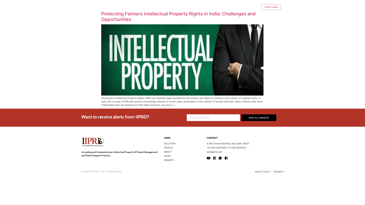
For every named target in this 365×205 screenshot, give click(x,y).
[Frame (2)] (226, 158)
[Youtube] (208, 158)
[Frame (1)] (214, 158)
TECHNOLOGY (175, 7)
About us (235, 7)
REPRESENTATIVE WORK (200, 7)
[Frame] (220, 158)
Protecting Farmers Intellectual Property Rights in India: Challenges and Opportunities (178, 16)
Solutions (156, 7)
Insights (222, 7)
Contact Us (252, 7)
